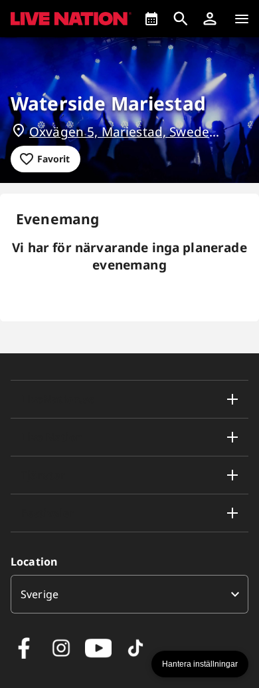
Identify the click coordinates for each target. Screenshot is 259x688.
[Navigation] (241, 18)
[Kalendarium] (151, 18)
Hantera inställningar (200, 664)
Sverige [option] (39, 594)
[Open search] (180, 18)
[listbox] (129, 594)
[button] (209, 18)
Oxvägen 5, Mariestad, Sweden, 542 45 (128, 131)
